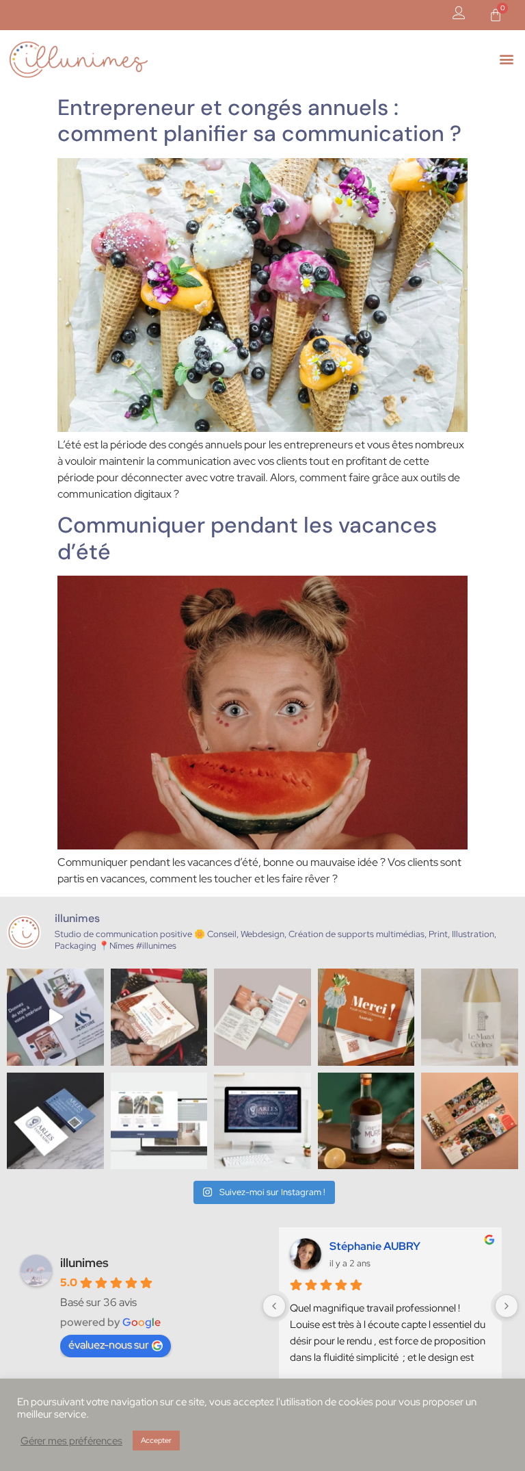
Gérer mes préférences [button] (71, 1441)
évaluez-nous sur (108, 1345)
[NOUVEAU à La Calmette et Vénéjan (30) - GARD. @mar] (262, 1017)
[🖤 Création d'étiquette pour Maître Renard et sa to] (366, 1121)
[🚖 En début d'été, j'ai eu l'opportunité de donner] (262, 1121)
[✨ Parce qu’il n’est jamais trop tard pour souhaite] (55, 1017)
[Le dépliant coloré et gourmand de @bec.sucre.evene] (469, 1121)
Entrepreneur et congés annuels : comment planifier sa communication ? (259, 120)
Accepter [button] (156, 1440)
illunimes (84, 1262)
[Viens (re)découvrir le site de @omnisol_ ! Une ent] (159, 1121)
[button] (507, 58)
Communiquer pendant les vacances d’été (247, 538)
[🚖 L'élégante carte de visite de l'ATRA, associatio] (55, 1121)
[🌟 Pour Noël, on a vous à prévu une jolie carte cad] (159, 1017)
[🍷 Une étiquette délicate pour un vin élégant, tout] (469, 1017)
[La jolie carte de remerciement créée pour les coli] (366, 1017)
